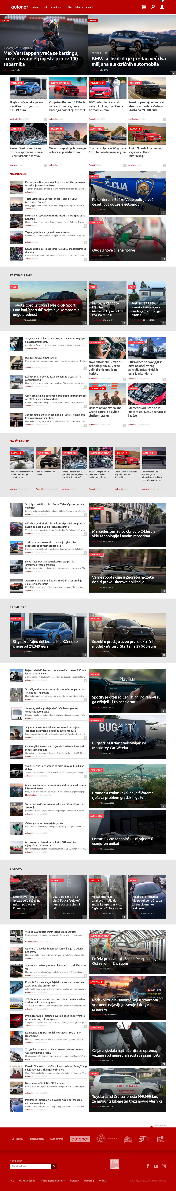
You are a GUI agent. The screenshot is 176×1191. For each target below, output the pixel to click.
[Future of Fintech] (160, 1138)
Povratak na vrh (160, 1125)
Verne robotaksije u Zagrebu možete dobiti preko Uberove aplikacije (123, 579)
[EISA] (114, 1164)
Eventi (89, 7)
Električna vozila (60, 83)
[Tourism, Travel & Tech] (144, 1139)
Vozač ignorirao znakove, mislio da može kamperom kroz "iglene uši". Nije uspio (107, 902)
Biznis (93, 20)
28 (163, 1064)
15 (84, 323)
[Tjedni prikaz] (143, 7)
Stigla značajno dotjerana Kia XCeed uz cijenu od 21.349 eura (26, 106)
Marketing (89, 1180)
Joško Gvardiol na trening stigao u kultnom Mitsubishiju (145, 152)
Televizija (95, 83)
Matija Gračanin (31, 795)
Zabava (5, 20)
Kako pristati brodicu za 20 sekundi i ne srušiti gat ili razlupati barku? (21, 474)
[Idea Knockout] (128, 1139)
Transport (56, 129)
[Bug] (37, 1139)
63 (163, 590)
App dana (95, 982)
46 (85, 534)
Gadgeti (94, 674)
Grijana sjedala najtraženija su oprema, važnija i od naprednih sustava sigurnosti (126, 1052)
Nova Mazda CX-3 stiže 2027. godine (45, 1083)
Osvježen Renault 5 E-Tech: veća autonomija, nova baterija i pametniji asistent (67, 106)
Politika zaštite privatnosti (52, 1180)
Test (45, 7)
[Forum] (17, 1139)
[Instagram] (163, 1166)
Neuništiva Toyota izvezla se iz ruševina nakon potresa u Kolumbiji (26, 902)
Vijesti (36, 7)
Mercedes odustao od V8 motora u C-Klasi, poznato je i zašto (147, 411)
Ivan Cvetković (15, 119)
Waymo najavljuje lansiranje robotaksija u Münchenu (67, 150)
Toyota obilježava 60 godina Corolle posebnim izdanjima (107, 150)
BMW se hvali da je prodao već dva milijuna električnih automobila (129, 61)
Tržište (68, 7)
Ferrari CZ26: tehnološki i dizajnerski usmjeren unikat (122, 841)
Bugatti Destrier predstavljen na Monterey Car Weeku (119, 745)
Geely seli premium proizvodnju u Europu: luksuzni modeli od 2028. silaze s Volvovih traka (152, 476)
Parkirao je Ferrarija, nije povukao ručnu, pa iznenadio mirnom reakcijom (147, 902)
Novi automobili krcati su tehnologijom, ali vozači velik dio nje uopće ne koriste (105, 367)
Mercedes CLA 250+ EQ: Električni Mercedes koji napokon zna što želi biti (107, 309)
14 (45, 119)
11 (164, 119)
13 (163, 259)
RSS (12, 1180)
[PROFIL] (162, 7)
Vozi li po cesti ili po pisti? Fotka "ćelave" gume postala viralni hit (66, 902)
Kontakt (102, 1180)
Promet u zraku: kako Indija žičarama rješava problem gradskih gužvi (123, 795)
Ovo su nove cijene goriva (113, 250)
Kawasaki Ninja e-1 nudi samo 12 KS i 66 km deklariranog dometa (99, 474)
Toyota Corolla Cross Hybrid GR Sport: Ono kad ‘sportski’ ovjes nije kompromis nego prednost (46, 310)
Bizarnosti (56, 880)
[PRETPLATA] (53, 1166)
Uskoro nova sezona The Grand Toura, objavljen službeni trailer (105, 411)
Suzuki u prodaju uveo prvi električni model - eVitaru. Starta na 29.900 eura (146, 106)
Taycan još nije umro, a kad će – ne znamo (47, 232)
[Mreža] (57, 1139)
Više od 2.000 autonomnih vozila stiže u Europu (50, 931)
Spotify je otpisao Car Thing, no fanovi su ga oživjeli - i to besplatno (126, 699)
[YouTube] (155, 1166)
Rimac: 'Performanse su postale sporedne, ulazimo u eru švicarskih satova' (27, 152)
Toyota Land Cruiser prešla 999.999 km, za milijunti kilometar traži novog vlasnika (127, 1098)
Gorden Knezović (31, 941)
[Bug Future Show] (107, 1139)
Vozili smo (16, 83)
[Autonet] (80, 1138)
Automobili (17, 129)
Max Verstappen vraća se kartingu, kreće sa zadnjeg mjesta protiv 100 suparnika (40, 58)
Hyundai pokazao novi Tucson (41, 357)
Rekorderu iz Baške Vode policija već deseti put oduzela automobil (122, 201)
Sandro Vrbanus (31, 348)
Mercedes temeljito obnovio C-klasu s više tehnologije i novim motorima (123, 533)
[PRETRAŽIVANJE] (152, 7)
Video (14, 880)
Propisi (94, 177)
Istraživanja (96, 343)
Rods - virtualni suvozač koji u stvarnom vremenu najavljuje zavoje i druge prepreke (125, 1004)
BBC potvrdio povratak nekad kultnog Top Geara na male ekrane (106, 106)
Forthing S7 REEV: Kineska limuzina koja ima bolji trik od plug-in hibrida (147, 309)
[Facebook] (147, 1166)
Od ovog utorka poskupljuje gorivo (44, 823)
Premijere (55, 7)
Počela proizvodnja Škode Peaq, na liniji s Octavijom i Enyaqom (126, 961)
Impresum (74, 1180)
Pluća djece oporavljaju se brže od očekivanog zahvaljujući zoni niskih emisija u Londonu (145, 367)
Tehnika (79, 7)
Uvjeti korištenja (27, 1180)
